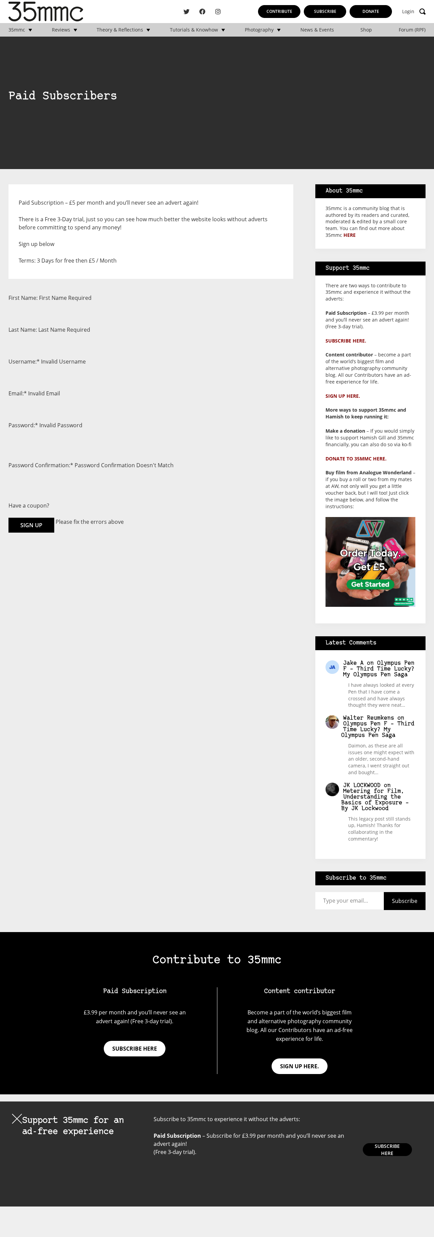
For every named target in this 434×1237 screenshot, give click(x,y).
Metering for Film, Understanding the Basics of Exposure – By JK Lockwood (375, 799)
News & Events (317, 30)
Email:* (17, 393)
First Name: (23, 298)
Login (408, 11)
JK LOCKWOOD (361, 785)
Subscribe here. (346, 340)
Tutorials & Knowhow (194, 30)
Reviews (61, 30)
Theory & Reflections (120, 30)
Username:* (24, 361)
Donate (370, 11)
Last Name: (22, 329)
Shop (366, 30)
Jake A (353, 663)
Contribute (279, 11)
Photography (259, 30)
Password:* (23, 425)
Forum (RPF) (412, 30)
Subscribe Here (387, 1149)
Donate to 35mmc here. (356, 458)
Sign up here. (343, 396)
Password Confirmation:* (40, 465)
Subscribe (325, 11)
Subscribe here (134, 1048)
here (349, 235)
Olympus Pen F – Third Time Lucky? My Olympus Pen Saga (378, 669)
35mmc (16, 30)
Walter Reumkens (368, 718)
